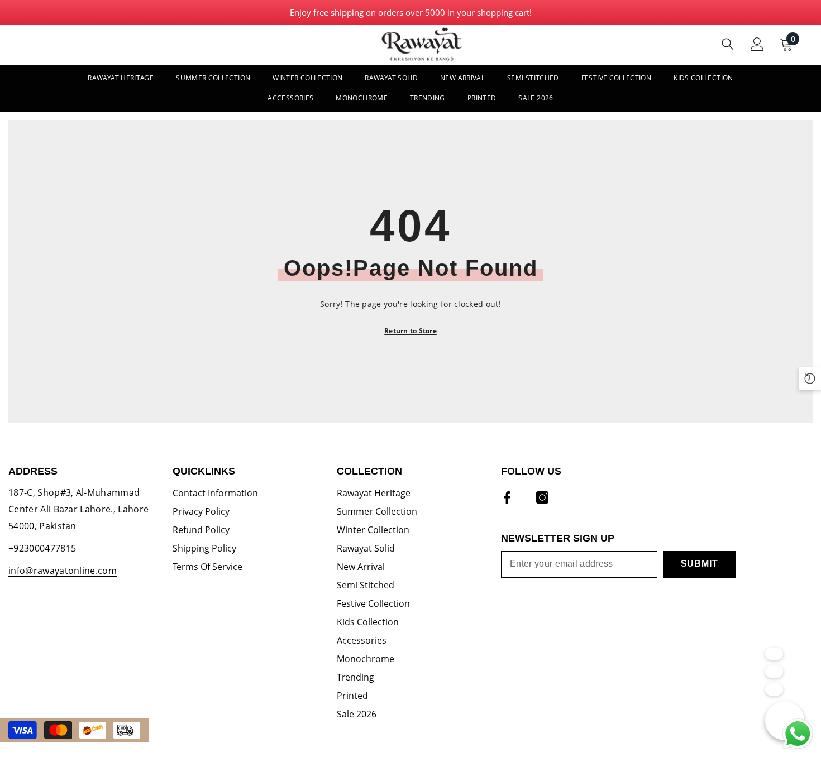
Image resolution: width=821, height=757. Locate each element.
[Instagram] (542, 497)
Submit (699, 563)
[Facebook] (507, 497)
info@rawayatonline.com (62, 570)
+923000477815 (42, 548)
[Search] (727, 43)
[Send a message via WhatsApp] (797, 733)
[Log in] (757, 44)
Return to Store (410, 331)
